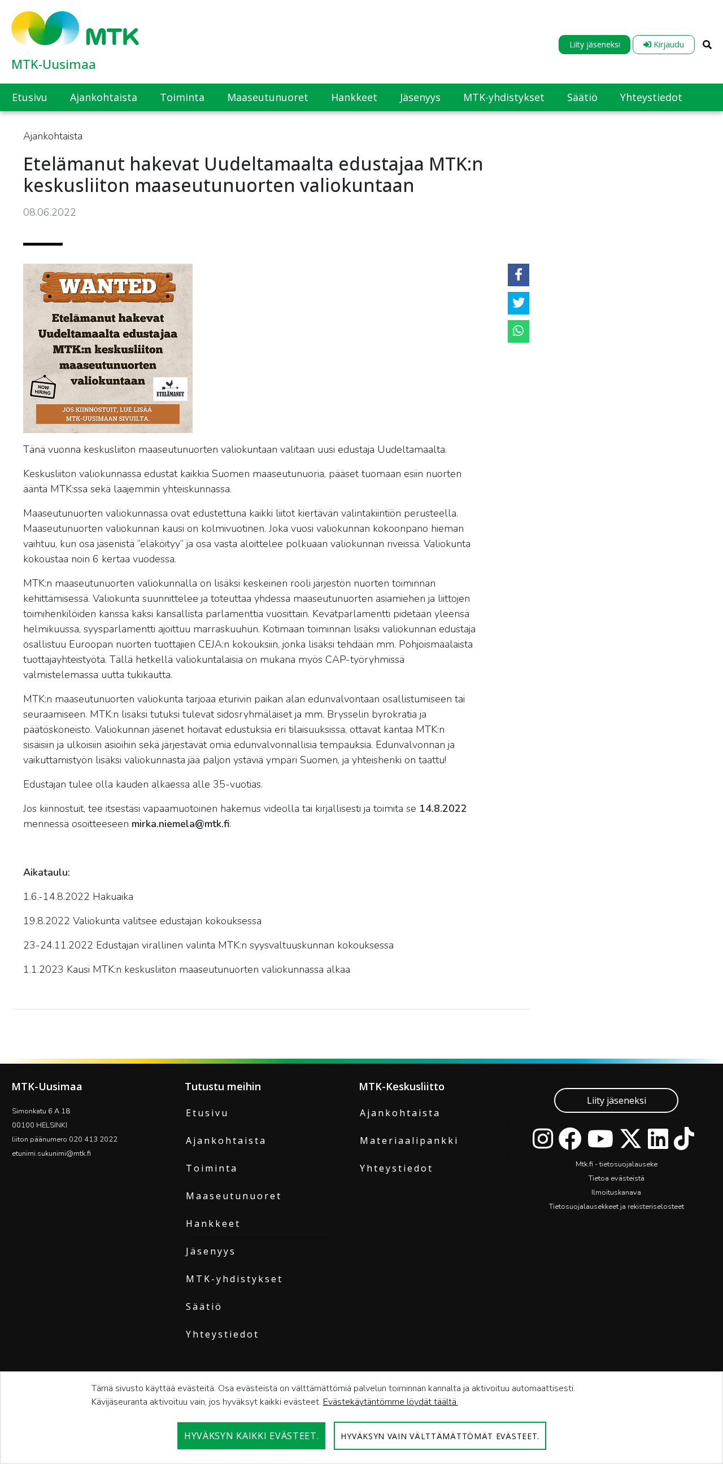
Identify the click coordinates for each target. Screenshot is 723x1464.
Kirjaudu (667, 44)
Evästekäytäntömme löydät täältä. (390, 1402)
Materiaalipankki (409, 1140)
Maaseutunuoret (234, 1196)
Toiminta (212, 1168)
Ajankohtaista (226, 1140)
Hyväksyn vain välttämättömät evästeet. (440, 1436)
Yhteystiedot (222, 1334)
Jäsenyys (211, 1251)
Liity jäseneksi (594, 44)
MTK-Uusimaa (53, 63)
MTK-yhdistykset (234, 1279)
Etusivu (207, 1113)
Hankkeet (213, 1223)
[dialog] (361, 1417)
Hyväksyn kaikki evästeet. (251, 1436)
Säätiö (204, 1306)
